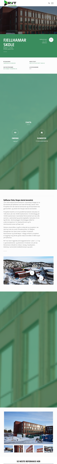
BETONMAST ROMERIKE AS (10, 68)
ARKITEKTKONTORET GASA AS (37, 63)
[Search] (48, 3)
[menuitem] (48, 3)
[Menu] (52, 3)
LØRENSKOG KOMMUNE (9, 63)
